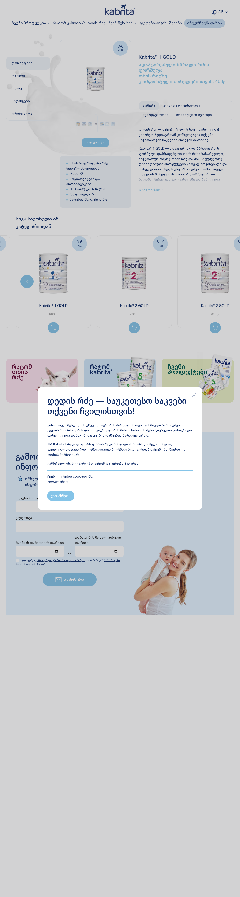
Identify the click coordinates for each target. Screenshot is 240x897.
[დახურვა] (193, 395)
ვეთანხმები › (61, 496)
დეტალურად (57, 481)
